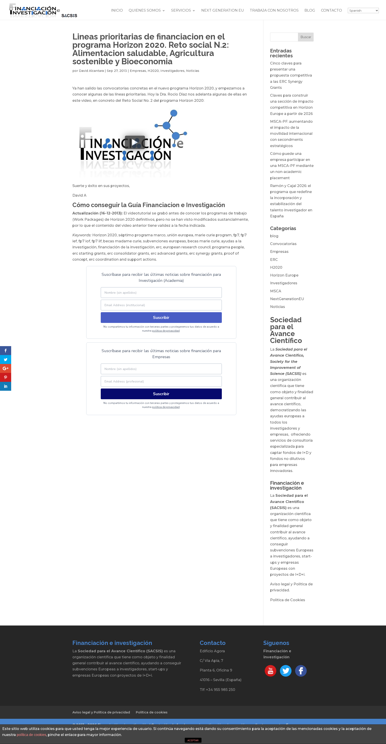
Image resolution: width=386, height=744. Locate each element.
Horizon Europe (284, 275)
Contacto (331, 10)
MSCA (275, 291)
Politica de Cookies (287, 600)
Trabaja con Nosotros (274, 10)
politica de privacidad (166, 331)
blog (274, 236)
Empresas (138, 71)
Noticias (192, 71)
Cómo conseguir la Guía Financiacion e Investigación (148, 205)
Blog (309, 10)
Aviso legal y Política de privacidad (101, 712)
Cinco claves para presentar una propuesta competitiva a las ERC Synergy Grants (291, 75)
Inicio (117, 10)
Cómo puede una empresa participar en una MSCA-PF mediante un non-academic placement (292, 166)
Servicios (181, 10)
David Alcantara (91, 71)
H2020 (153, 71)
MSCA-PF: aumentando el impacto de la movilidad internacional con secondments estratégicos (291, 133)
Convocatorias (283, 244)
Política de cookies (152, 712)
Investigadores (172, 71)
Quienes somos (145, 10)
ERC (274, 260)
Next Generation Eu (222, 10)
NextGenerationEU (287, 299)
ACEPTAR (193, 740)
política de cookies (31, 735)
